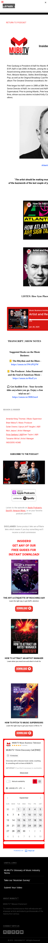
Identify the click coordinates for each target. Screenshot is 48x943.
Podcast (25, 7)
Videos (10, 7)
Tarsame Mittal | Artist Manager (20, 438)
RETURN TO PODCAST (16, 22)
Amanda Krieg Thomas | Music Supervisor (24, 419)
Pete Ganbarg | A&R (14, 434)
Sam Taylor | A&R (30, 434)
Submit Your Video (13, 887)
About (24, 10)
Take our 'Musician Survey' (17, 880)
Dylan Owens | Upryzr (15, 427)
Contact (42, 7)
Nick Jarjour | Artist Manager (18, 430)
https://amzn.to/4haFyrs (25, 378)
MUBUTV (24, 2)
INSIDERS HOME (13, 442)
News (4, 7)
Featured (34, 7)
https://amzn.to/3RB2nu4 (25, 397)
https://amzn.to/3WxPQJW (25, 364)
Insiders (17, 7)
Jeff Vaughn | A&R (32, 427)
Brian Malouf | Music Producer (19, 423)
